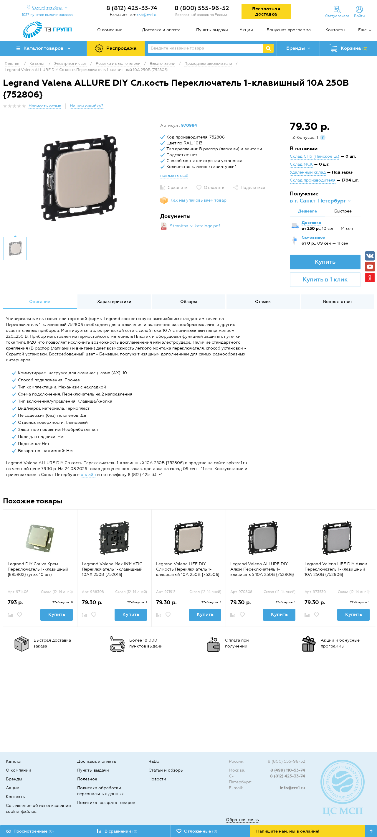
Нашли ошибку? (86, 105)
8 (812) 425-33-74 (131, 7)
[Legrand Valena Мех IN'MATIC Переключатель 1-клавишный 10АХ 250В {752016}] (114, 538)
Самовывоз (313, 237)
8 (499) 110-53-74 (287, 770)
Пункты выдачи (212, 29)
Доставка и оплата (161, 29)
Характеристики (114, 301)
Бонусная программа (289, 29)
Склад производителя (312, 180)
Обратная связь (242, 819)
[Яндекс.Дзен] (370, 277)
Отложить (214, 187)
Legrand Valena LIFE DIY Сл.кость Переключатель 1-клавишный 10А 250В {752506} (187, 569)
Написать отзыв (45, 105)
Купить (325, 261)
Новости (157, 779)
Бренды (14, 779)
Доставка (311, 222)
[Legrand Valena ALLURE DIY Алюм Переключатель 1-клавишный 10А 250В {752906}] (263, 538)
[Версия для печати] (371, 107)
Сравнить (178, 187)
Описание (39, 301)
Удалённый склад (308, 172)
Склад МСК (301, 164)
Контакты (335, 29)
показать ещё (174, 175)
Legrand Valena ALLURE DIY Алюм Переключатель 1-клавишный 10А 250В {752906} (262, 569)
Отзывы (263, 301)
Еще (362, 29)
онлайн (88, 474)
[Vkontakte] (370, 256)
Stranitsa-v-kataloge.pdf (195, 225)
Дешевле (307, 211)
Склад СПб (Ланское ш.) (314, 156)
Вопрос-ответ (337, 301)
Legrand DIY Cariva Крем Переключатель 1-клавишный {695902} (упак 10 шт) (38, 569)
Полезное (87, 779)
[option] (79, 177)
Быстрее (343, 211)
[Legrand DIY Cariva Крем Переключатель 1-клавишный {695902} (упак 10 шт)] (40, 538)
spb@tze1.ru (147, 15)
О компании (110, 29)
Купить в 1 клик (325, 279)
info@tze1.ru (292, 787)
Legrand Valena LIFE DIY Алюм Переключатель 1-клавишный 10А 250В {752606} (336, 569)
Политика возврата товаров (106, 802)
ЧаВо (153, 761)
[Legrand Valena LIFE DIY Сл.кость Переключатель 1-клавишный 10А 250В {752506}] (189, 538)
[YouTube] (370, 266)
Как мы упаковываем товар (198, 200)
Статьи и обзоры (165, 770)
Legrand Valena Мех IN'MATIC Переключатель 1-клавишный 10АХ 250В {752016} (112, 569)
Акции (246, 29)
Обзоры (188, 301)
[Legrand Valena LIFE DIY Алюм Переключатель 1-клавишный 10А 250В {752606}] (337, 538)
